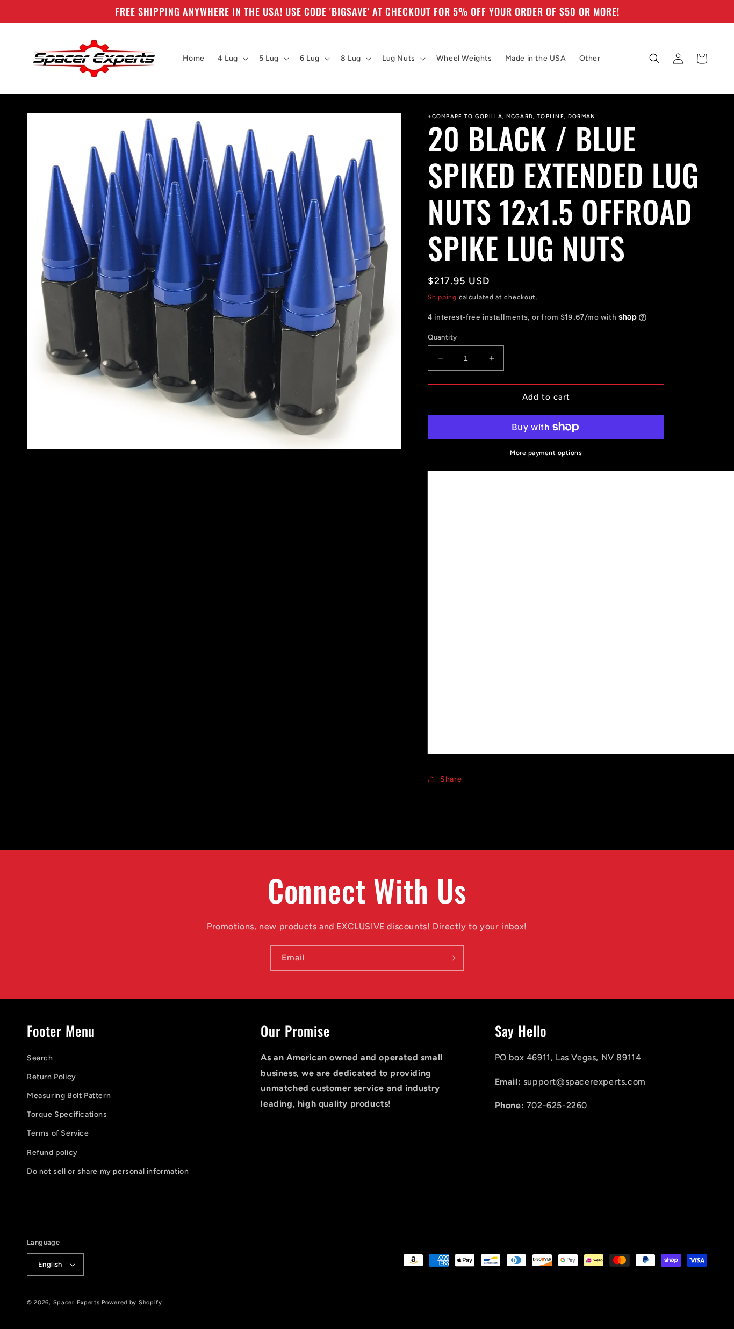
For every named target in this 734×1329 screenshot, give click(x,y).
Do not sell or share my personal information (108, 1171)
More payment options (546, 453)
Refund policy (52, 1152)
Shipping (442, 297)
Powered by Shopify (132, 1302)
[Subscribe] (451, 958)
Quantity (442, 337)
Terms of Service (58, 1133)
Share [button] (451, 779)
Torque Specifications (67, 1114)
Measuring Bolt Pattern (69, 1095)
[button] (232, 58)
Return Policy (51, 1076)
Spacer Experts (76, 1302)
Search (40, 1058)
